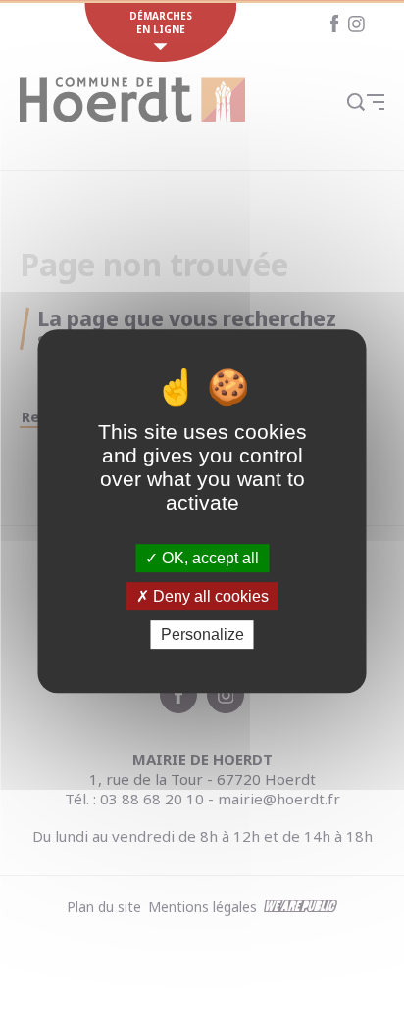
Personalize (202, 634)
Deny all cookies (209, 596)
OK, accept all (208, 558)
